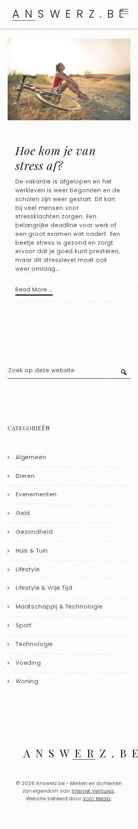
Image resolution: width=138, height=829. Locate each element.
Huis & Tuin (32, 550)
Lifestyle (28, 569)
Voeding (28, 663)
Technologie (34, 644)
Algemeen (31, 457)
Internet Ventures (93, 791)
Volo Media (97, 799)
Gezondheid (34, 532)
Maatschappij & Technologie (59, 606)
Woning (27, 681)
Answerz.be (71, 14)
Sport (24, 625)
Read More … (34, 289)
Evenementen (36, 494)
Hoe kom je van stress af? (55, 158)
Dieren (25, 476)
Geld (23, 513)
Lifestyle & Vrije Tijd (44, 588)
